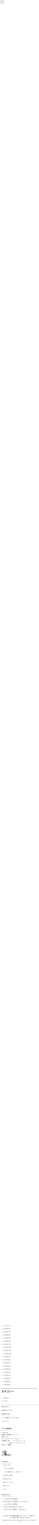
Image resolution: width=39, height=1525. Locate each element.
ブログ (6, 1401)
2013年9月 (7, 1372)
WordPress (11, 1520)
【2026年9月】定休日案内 (10, 1499)
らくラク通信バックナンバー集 (10, 1417)
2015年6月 (7, 1366)
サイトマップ (5, 1421)
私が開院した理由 (7, 1475)
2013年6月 (7, 1378)
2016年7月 (7, 1332)
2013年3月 (7, 1384)
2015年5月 (7, 1369)
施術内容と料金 (6, 1414)
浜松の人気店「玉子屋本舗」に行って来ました (15, 1501)
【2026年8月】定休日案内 (10, 1504)
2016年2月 (7, 1341)
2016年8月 (7, 1328)
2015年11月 (7, 1350)
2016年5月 (7, 1335)
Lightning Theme (20, 1520)
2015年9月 (7, 1356)
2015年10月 (7, 1353)
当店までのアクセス (7, 1410)
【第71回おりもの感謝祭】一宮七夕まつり (14, 1509)
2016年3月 (7, 1338)
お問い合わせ (5, 1406)
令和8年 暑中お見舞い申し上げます (13, 1507)
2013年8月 (7, 1375)
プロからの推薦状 (9, 1468)
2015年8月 (7, 1360)
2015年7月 (7, 1363)
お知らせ (6, 1398)
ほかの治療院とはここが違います (13, 1472)
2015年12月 (7, 1347)
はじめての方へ (7, 1465)
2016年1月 (7, 1344)
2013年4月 (7, 1381)
